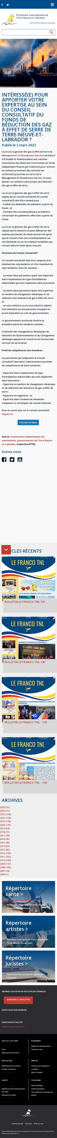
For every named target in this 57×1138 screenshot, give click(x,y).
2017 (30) (5, 835)
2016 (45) (5, 839)
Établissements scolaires (11, 1066)
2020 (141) (5, 824)
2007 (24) (5, 870)
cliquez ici (7, 414)
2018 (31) (5, 832)
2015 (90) (5, 842)
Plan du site (38, 1124)
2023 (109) (5, 814)
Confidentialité (17, 1124)
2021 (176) (5, 821)
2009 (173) (5, 863)
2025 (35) (5, 807)
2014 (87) (5, 846)
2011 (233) (5, 856)
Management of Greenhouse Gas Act (22, 155)
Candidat (34, 1069)
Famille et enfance (9, 1069)
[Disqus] (28, 507)
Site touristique (37, 1085)
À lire (4, 1049)
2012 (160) (5, 853)
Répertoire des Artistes (10, 1053)
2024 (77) (5, 810)
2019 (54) (5, 828)
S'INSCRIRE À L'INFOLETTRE (18, 1000)
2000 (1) (4, 874)
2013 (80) (5, 849)
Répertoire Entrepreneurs (41, 1046)
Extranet (28, 1124)
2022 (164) (5, 817)
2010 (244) (5, 860)
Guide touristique (37, 1089)
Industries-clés (36, 1049)
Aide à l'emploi (36, 1072)
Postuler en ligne (28, 422)
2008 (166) (5, 867)
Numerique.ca (14, 1133)
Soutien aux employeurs (40, 1066)
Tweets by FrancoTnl (13, 1026)
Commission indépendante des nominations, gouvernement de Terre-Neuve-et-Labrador (27, 440)
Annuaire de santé (9, 1095)
